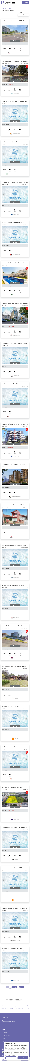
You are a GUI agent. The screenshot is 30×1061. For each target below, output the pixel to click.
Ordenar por (21, 12)
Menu (26, 2)
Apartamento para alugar (7, 1008)
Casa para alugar (19, 1008)
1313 (20, 987)
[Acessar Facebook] (3, 1052)
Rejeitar (11, 1058)
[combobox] (23, 15)
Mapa (4, 1059)
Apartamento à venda (20, 1006)
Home (4, 8)
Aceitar (23, 1058)
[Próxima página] (22, 987)
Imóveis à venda (5, 1006)
